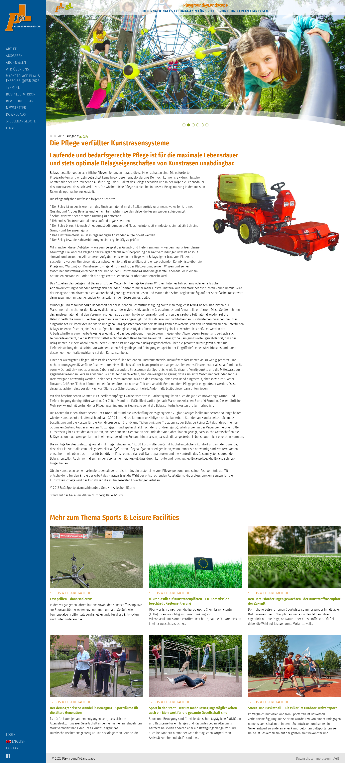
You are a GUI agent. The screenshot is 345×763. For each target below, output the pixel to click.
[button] (183, 124)
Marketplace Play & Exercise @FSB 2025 (23, 78)
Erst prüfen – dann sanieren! (71, 599)
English (18, 741)
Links (10, 128)
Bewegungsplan (20, 101)
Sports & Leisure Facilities (71, 593)
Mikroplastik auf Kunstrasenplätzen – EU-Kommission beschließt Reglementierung (189, 601)
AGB (336, 758)
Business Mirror (20, 94)
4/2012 (83, 136)
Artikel (12, 49)
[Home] (23, 23)
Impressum (323, 758)
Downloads (16, 114)
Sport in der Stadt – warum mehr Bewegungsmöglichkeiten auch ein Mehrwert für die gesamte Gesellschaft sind (193, 710)
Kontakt (13, 748)
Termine (13, 87)
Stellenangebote (21, 121)
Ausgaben (14, 56)
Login (11, 734)
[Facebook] (8, 756)
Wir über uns (17, 69)
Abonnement (17, 62)
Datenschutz (304, 758)
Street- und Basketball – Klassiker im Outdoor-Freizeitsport (292, 708)
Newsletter (16, 107)
